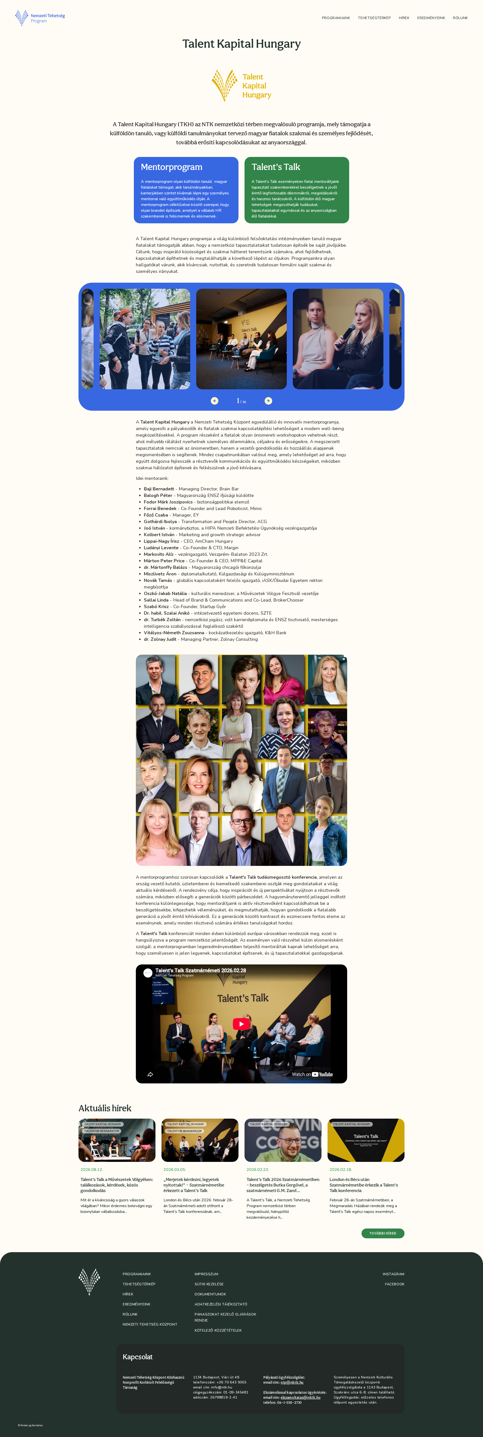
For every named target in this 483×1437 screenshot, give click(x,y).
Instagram (394, 1274)
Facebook (395, 1284)
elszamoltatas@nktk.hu (300, 1398)
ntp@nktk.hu (292, 1382)
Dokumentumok (210, 1294)
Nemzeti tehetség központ (150, 1324)
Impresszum (206, 1274)
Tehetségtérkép (374, 18)
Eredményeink (431, 18)
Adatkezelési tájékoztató (221, 1304)
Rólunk (460, 18)
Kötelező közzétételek (218, 1330)
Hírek (404, 18)
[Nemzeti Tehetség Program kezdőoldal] (47, 17)
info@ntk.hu (221, 1387)
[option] (186, 190)
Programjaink (336, 18)
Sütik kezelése (209, 1284)
